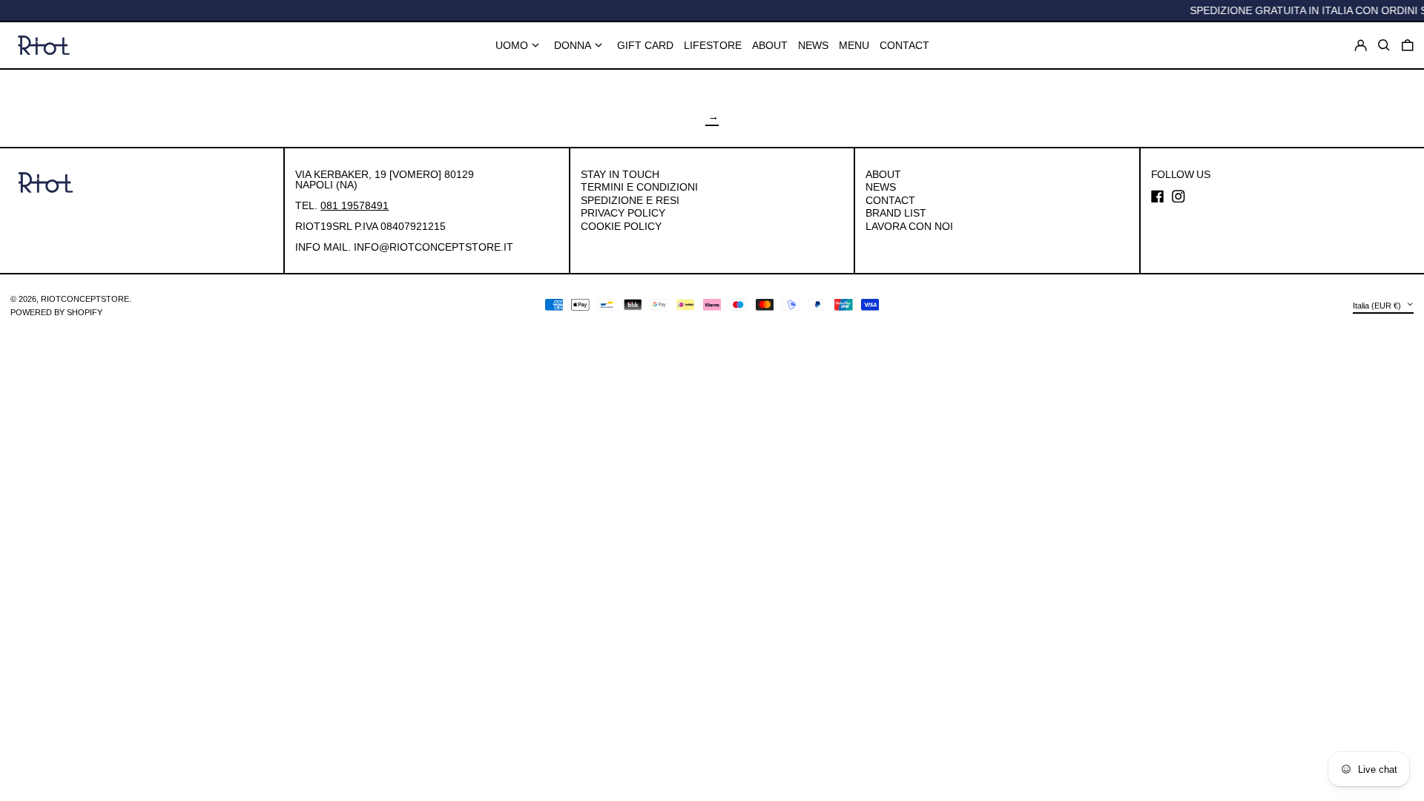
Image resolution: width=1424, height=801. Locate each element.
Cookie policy (621, 226)
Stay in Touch (620, 174)
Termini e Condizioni (639, 187)
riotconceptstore (85, 298)
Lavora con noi (909, 226)
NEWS (881, 187)
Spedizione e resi (630, 200)
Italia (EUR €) (1378, 304)
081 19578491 (354, 205)
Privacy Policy (623, 213)
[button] (1407, 45)
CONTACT (890, 200)
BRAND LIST (896, 213)
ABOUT (883, 174)
